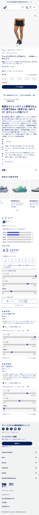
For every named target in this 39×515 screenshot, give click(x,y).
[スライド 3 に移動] (20, 210)
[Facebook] (3, 428)
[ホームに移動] (5, 7)
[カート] (30, 7)
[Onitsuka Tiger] (4, 484)
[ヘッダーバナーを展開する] (31, 2)
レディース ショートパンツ (9, 53)
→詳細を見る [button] (10, 101)
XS (4, 78)
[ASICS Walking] (11, 484)
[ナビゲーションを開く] (34, 7)
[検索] (22, 7)
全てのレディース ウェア (15, 50)
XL (34, 78)
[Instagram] (11, 428)
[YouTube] (19, 428)
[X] (7, 428)
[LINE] (15, 428)
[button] (19, 32)
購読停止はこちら (7, 446)
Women (4, 50)
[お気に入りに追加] (35, 16)
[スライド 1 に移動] (17, 45)
